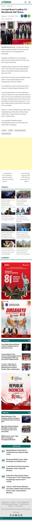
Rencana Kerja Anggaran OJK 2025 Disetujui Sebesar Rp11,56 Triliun (25, 177)
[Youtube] (16, 515)
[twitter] (25, 16)
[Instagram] (19, 515)
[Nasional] (29, 413)
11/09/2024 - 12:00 (12, 16)
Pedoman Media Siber (23, 502)
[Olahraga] (29, 341)
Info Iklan (10, 506)
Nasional (9, 6)
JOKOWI (10, 130)
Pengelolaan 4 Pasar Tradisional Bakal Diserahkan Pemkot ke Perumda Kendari (8, 177)
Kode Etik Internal (24, 504)
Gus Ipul (4, 130)
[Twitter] (13, 515)
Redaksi (13, 502)
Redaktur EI (9, 19)
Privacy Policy (19, 506)
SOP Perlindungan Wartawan (10, 504)
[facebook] (22, 16)
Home (3, 6)
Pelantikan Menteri (20, 130)
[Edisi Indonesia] (6, 2)
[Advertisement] (16, 154)
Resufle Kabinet (6, 133)
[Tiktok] (21, 515)
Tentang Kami (5, 502)
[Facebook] (11, 515)
